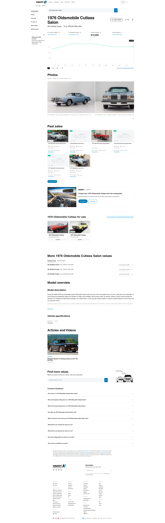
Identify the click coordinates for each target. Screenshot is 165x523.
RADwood (85, 513)
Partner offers (86, 490)
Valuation (85, 485)
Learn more (92, 201)
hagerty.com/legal (85, 453)
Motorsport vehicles (56, 498)
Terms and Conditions (89, 474)
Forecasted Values (104, 452)
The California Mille (87, 508)
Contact (100, 493)
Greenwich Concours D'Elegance (90, 510)
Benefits (85, 488)
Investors (100, 495)
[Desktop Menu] (127, 2)
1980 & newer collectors (57, 490)
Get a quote (83, 201)
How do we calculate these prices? (125, 68)
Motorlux (85, 511)
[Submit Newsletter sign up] (110, 470)
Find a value (38, 5)
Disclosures (100, 518)
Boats (54, 500)
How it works (70, 488)
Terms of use (109, 518)
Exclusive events (87, 493)
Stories (69, 495)
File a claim (55, 485)
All (68, 496)
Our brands (101, 488)
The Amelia (86, 506)
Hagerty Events (86, 505)
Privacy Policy (106, 473)
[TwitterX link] (56, 470)
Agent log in (55, 513)
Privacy (100, 503)
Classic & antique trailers (57, 495)
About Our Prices (85, 450)
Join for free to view (52, 34)
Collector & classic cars (57, 491)
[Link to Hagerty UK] (58, 518)
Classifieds (70, 485)
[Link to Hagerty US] (53, 518)
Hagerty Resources (71, 503)
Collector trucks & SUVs (57, 493)
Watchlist (43, 5)
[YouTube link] (61, 470)
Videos (69, 493)
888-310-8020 (86, 500)
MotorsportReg (71, 505)
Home (100, 483)
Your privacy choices (88, 518)
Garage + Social (71, 501)
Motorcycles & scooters (57, 496)
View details (50, 151)
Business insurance (56, 503)
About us (100, 485)
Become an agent (56, 511)
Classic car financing (57, 505)
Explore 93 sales (52, 181)
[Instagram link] (58, 470)
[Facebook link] (53, 470)
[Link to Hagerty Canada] (56, 518)
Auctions (69, 483)
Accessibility (95, 518)
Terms (100, 505)
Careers (100, 490)
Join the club (86, 483)
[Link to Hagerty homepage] (59, 466)
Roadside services (87, 498)
